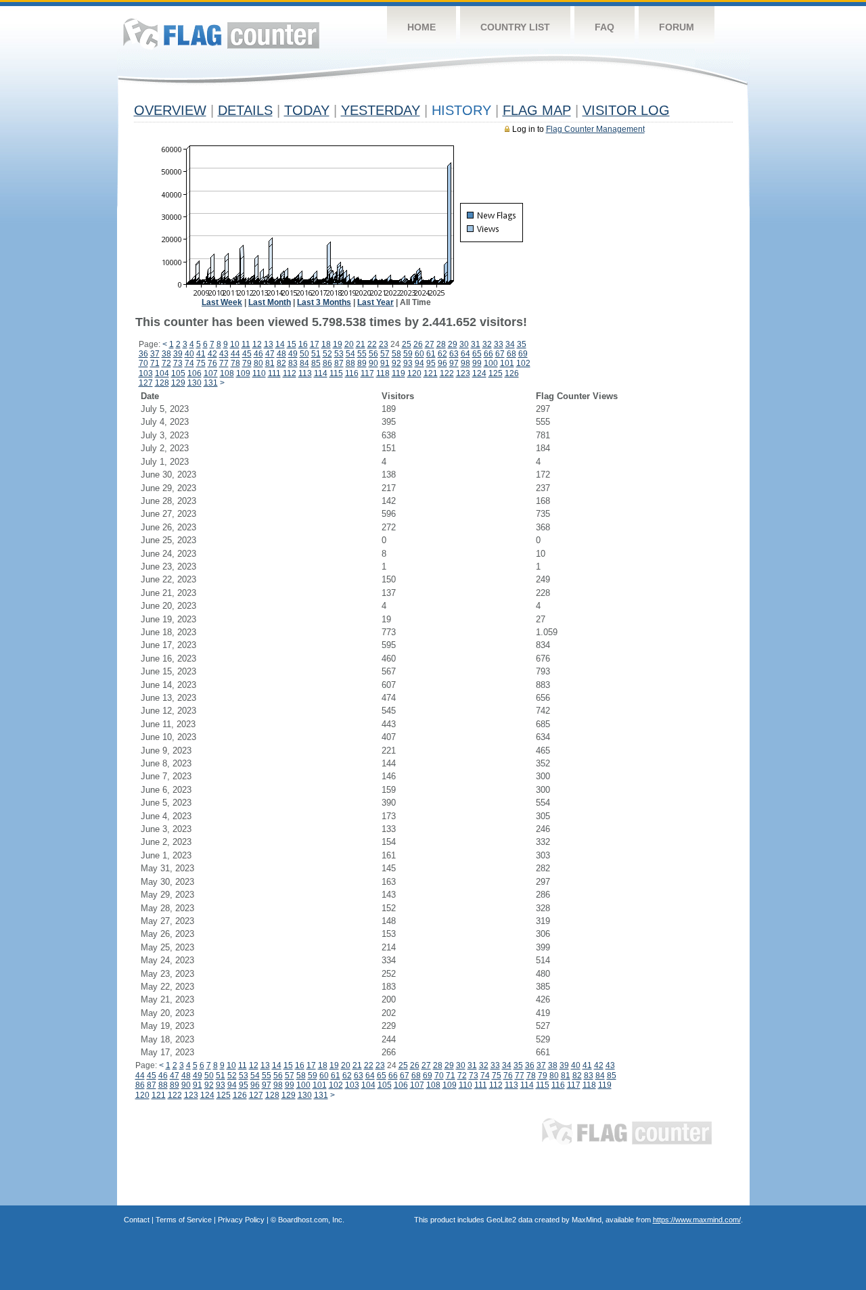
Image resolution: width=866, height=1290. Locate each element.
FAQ (604, 27)
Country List (515, 27)
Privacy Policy (241, 1220)
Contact (137, 1220)
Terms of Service (184, 1220)
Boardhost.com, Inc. (311, 1220)
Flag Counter (221, 33)
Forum (676, 27)
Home (421, 27)
